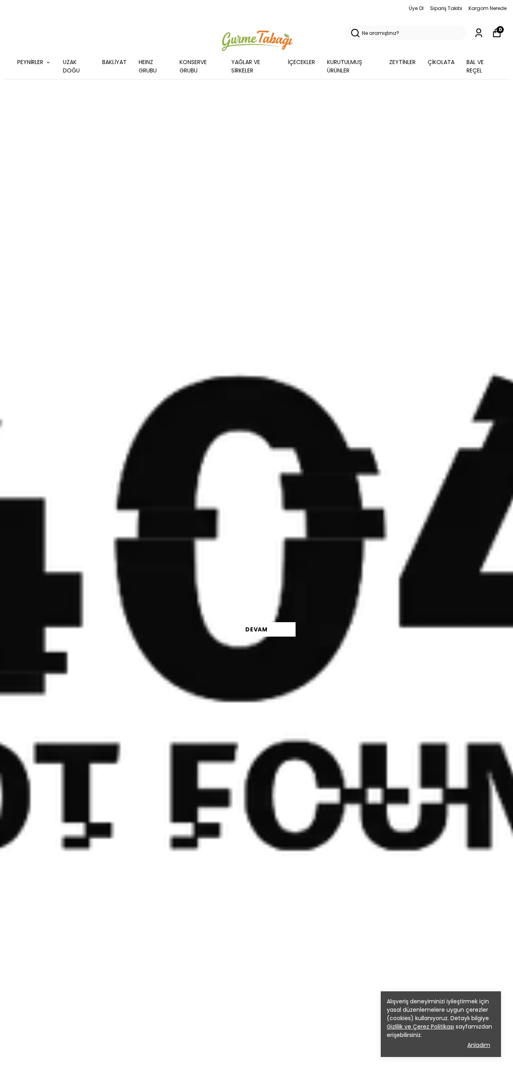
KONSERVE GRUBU (193, 66)
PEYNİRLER (30, 62)
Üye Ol (416, 8)
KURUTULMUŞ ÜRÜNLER (344, 66)
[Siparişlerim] (479, 33)
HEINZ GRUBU (148, 66)
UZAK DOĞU (71, 66)
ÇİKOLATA (441, 62)
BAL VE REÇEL (475, 66)
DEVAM (256, 629)
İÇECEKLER (301, 62)
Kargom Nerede (488, 8)
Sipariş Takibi (446, 8)
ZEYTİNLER (402, 62)
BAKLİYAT (114, 62)
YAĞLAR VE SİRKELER (245, 66)
